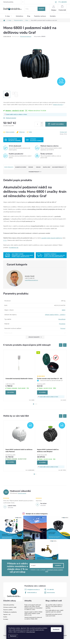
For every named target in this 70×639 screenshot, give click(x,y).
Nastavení (13, 636)
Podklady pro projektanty (10, 612)
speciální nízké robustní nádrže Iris (51, 238)
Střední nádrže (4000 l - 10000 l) (55, 315)
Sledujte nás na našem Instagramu (37, 514)
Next (64, 345)
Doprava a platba (7, 609)
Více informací (30, 632)
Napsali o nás (6, 614)
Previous (60, 345)
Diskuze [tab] (38, 167)
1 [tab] (34, 474)
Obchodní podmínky (8, 2)
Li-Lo (5, 240)
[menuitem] (8, 16)
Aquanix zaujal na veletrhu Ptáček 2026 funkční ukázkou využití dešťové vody (33, 613)
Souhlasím (56, 629)
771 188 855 (50, 589)
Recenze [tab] (30, 167)
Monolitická (61, 319)
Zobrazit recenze (22, 493)
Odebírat (58, 565)
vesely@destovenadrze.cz (31, 280)
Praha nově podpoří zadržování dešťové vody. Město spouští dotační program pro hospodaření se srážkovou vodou (33, 607)
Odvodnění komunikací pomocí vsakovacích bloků (54, 615)
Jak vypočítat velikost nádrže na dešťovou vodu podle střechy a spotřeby (54, 606)
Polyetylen (62, 324)
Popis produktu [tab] (8, 167)
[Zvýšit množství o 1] (41, 123)
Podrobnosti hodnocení (25, 36)
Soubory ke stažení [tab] (20, 167)
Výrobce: (63, 132)
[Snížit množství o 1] (41, 125)
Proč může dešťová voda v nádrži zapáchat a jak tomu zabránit (54, 611)
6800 (63, 310)
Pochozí (62, 328)
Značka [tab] (46, 167)
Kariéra (5, 617)
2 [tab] (35, 474)
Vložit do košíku (57, 124)
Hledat (41, 9)
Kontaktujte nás (13, 248)
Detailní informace (58, 104)
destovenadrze (51, 592)
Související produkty (58, 167)
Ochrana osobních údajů (9, 607)
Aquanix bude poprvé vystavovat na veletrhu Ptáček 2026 (33, 618)
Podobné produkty (34, 171)
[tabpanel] (19, 375)
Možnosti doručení (11, 118)
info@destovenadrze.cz (33, 589)
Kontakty (5, 619)
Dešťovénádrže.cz (32, 592)
